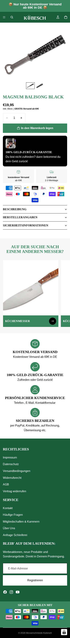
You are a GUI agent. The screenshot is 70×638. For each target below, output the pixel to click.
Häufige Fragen (13, 514)
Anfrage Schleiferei (15, 535)
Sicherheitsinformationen (25, 225)
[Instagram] (11, 592)
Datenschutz (11, 464)
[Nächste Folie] (63, 293)
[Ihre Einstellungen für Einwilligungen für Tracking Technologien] (64, 632)
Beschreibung (14, 209)
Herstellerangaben (20, 217)
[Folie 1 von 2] (30, 86)
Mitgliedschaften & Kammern (21, 521)
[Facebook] (5, 592)
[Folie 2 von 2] (40, 86)
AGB (6, 484)
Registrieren (35, 580)
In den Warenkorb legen (37, 128)
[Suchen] (12, 17)
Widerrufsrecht (12, 477)
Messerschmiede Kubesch (39, 633)
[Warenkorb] (66, 17)
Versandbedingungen (16, 470)
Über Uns (9, 528)
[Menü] (4, 17)
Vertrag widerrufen (14, 491)
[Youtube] (17, 592)
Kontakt (8, 508)
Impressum (10, 457)
